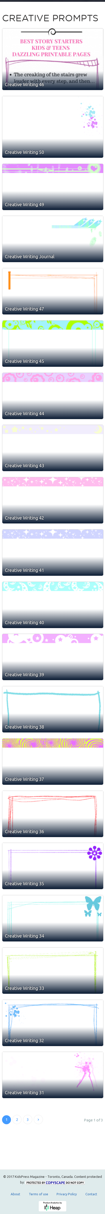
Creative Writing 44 (24, 413)
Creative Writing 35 (24, 883)
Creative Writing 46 (24, 84)
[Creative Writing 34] (52, 918)
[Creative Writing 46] (52, 59)
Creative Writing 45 (24, 361)
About (15, 1194)
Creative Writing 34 (24, 935)
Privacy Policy (67, 1194)
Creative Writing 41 (24, 570)
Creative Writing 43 (24, 465)
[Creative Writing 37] (52, 761)
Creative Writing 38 (24, 726)
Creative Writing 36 (24, 831)
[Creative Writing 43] (52, 448)
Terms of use (38, 1194)
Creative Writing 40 (24, 622)
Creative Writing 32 (24, 1040)
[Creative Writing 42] (52, 500)
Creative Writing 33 (24, 988)
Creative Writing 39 (24, 674)
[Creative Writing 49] (52, 187)
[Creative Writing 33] (52, 970)
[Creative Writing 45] (52, 343)
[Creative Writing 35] (52, 866)
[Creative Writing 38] (52, 709)
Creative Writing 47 (24, 308)
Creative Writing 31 (24, 1092)
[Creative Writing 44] (52, 396)
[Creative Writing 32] (52, 1023)
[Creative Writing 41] (52, 552)
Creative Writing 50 (24, 152)
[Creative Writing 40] (52, 605)
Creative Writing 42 (24, 517)
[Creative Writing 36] (52, 814)
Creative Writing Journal (30, 256)
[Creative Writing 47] (52, 291)
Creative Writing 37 (24, 779)
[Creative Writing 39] (52, 657)
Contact (91, 1194)
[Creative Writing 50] (52, 127)
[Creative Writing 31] (52, 1075)
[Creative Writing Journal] (52, 239)
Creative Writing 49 (24, 204)
